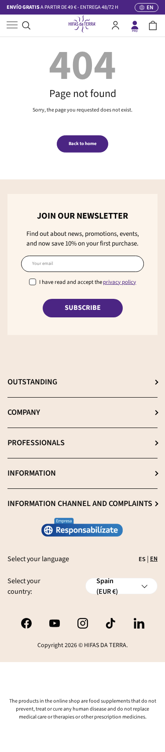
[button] (152, 25)
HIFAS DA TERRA (105, 645)
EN (154, 559)
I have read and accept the (87, 282)
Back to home (82, 143)
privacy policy (119, 282)
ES (142, 559)
